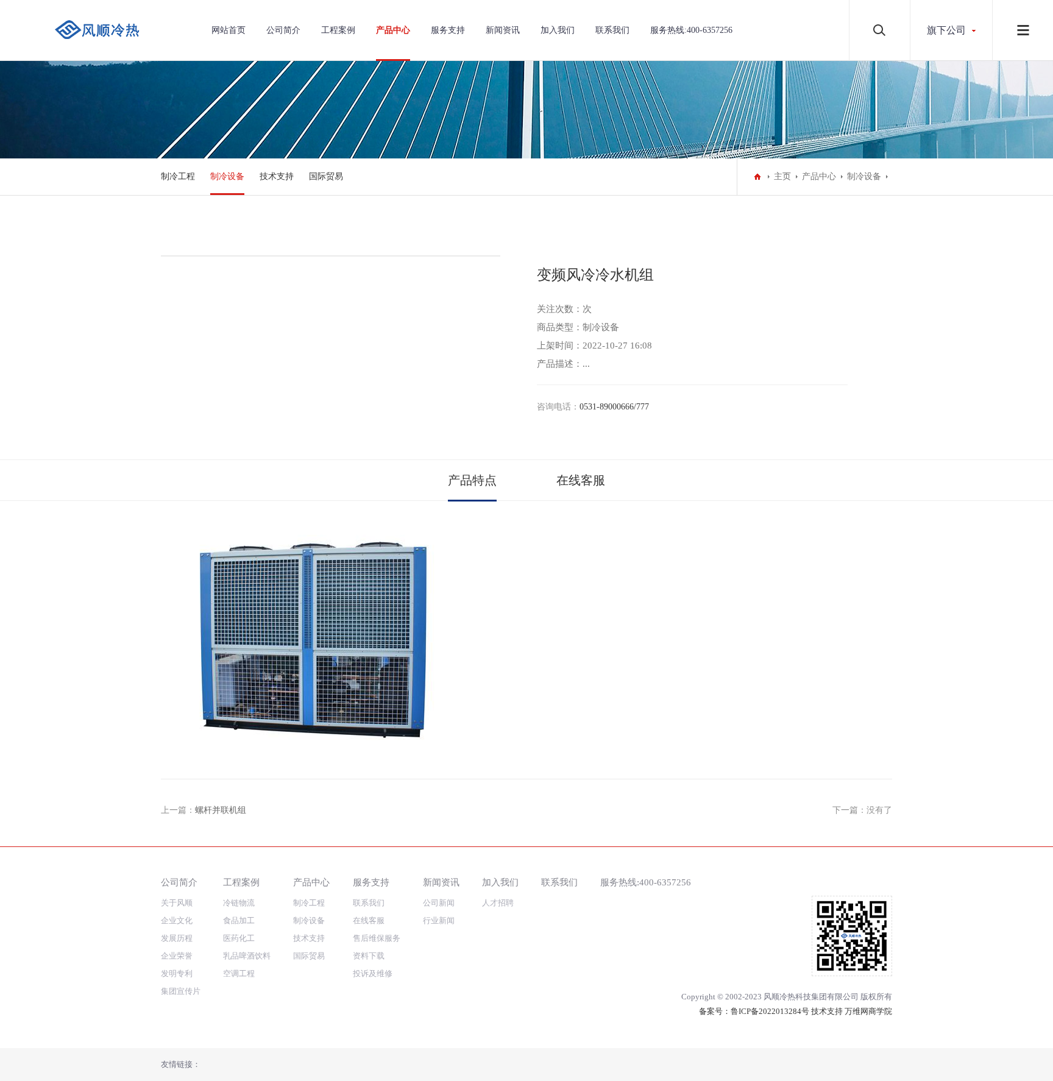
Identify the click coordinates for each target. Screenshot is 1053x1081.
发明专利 (177, 973)
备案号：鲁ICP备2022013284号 (754, 1011)
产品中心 (393, 30)
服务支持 (448, 30)
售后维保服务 (376, 938)
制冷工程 (178, 176)
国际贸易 (326, 176)
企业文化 (177, 920)
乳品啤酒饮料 (247, 955)
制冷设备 (227, 176)
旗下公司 (946, 30)
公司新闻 (439, 902)
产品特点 (472, 480)
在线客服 (580, 480)
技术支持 (277, 176)
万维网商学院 (868, 1011)
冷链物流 (239, 902)
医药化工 (239, 938)
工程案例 (338, 30)
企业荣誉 (177, 955)
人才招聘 (498, 902)
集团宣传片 (180, 991)
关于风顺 (177, 902)
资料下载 (369, 955)
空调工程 (239, 973)
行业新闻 (439, 920)
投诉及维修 (372, 973)
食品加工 (239, 920)
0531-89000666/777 (614, 406)
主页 (782, 176)
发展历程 (177, 938)
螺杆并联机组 (220, 810)
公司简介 (283, 30)
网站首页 (228, 30)
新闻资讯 (503, 30)
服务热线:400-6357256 (691, 30)
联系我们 (612, 30)
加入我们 (558, 30)
